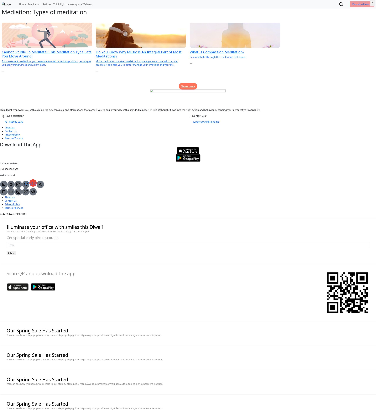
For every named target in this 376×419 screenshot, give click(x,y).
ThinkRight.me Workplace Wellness (72, 4)
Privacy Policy (12, 134)
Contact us (11, 131)
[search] (341, 4)
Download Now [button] (361, 4)
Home (22, 4)
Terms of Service (14, 138)
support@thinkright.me (206, 121)
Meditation (34, 4)
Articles (47, 4)
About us (10, 127)
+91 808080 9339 (14, 121)
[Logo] (6, 4)
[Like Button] (3, 71)
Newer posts (188, 86)
